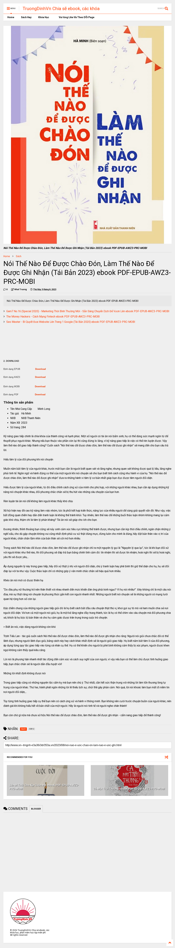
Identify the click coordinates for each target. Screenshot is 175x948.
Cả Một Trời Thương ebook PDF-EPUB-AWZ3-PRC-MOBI (129, 788)
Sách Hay (26, 17)
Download (40, 369)
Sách (18, 256)
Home (10, 17)
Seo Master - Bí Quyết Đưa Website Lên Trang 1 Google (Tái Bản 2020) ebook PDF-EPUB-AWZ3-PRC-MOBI (70, 321)
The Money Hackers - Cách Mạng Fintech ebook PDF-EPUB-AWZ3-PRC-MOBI (53, 316)
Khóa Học (43, 17)
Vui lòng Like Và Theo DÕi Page (76, 17)
